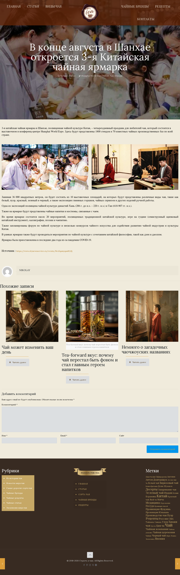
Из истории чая (14, 478)
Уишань (158, 522)
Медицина (153, 502)
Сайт (121, 435)
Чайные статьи (67, 76)
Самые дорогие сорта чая (19, 488)
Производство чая (156, 515)
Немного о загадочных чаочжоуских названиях (146, 349)
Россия (163, 518)
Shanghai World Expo (91, 76)
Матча (160, 499)
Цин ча (160, 525)
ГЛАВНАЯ (83, 484)
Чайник (148, 536)
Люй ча (153, 499)
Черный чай (159, 535)
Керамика (151, 496)
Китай (106, 76)
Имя (4, 435)
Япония (160, 538)
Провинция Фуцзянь (158, 509)
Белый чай (153, 483)
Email (63, 435)
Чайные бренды (14, 493)
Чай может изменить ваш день (27, 350)
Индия (168, 492)
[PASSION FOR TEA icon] (96, 565)
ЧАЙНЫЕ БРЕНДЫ (87, 500)
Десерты (152, 489)
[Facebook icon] (84, 565)
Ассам (170, 480)
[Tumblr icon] (93, 565)
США (170, 518)
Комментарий (9, 404)
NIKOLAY (24, 270)
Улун (165, 521)
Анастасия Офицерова (156, 477)
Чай (112, 76)
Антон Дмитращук (156, 479)
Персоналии (165, 503)
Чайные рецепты (15, 498)
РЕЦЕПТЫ (83, 505)
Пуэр (170, 515)
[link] (45, 167)
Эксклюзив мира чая (16, 508)
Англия (171, 476)
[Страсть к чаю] (90, 13)
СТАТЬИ (82, 489)
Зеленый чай (155, 492)
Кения (175, 493)
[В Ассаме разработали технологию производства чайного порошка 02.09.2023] (177, 563)
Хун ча (153, 526)
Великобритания (152, 486)
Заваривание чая (167, 489)
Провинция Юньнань (157, 512)
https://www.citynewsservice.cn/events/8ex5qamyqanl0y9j (44, 251)
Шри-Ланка (171, 536)
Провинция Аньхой (161, 506)
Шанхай (118, 76)
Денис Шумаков (165, 486)
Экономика (150, 539)
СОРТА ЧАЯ (84, 494)
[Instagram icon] (90, 565)
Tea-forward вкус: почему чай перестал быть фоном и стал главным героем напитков (90, 362)
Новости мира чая (15, 483)
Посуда (150, 505)
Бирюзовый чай (169, 482)
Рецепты (152, 518)
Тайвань (150, 522)
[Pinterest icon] (87, 565)
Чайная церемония (164, 532)
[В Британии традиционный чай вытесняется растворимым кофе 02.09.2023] (2, 563)
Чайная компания (157, 529)
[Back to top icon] (90, 555)
